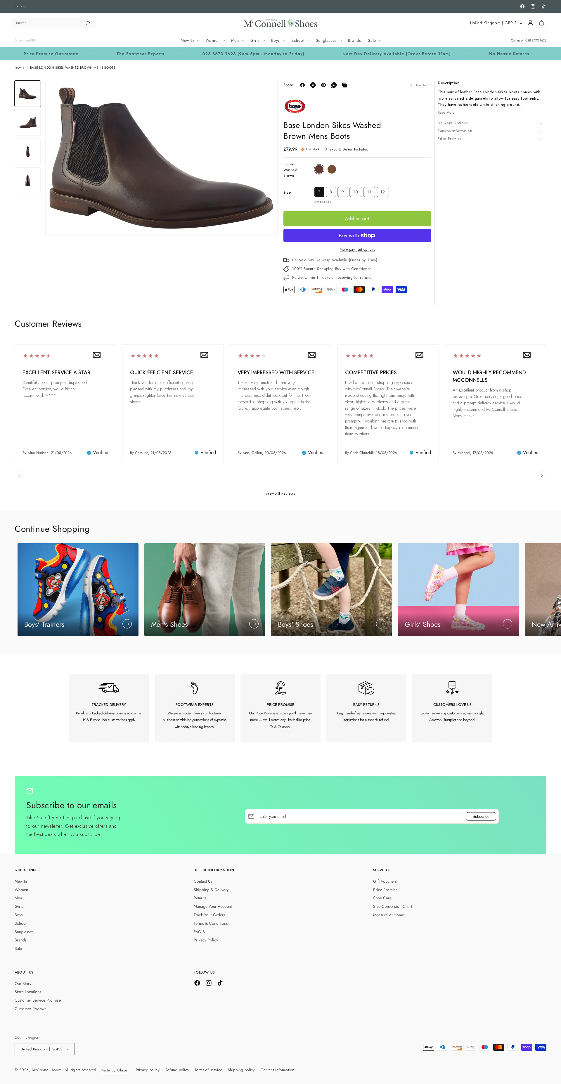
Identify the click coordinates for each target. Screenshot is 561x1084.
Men (18, 898)
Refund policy (177, 1070)
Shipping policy (241, 1070)
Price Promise (385, 890)
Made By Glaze (114, 1070)
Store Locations (28, 992)
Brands (21, 940)
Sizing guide (323, 202)
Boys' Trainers (44, 624)
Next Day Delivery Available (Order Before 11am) (353, 54)
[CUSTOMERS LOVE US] (452, 708)
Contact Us (203, 881)
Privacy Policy (206, 940)
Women (21, 890)
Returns (200, 898)
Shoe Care (382, 898)
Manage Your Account (213, 906)
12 (382, 192)
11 (369, 192)
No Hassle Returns (465, 54)
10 (355, 192)
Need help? (422, 85)
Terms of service (208, 1070)
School (21, 923)
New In (21, 881)
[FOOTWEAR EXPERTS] (195, 708)
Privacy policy (148, 1070)
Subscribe (480, 816)
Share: (289, 85)
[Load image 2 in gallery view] (28, 123)
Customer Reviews (30, 1009)
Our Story (23, 983)
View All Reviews (280, 493)
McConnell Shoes (47, 1070)
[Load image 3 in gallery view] (28, 151)
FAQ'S (199, 932)
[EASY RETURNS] (366, 708)
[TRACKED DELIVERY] (109, 708)
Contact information (277, 1070)
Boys (19, 915)
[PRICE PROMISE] (280, 708)
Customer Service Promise (38, 1000)
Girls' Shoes (423, 624)
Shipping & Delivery (211, 890)
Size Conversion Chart (392, 906)
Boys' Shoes (295, 624)
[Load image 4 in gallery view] (28, 180)
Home (19, 67)
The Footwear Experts (96, 54)
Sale (18, 948)
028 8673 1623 (535, 40)
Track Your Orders (209, 915)
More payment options (357, 249)
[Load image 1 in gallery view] (28, 94)
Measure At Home (388, 915)
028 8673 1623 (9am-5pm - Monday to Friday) (209, 54)
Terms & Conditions (211, 923)
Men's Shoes (169, 624)
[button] (20, 6)
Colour (289, 164)
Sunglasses (24, 932)
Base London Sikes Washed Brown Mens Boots (73, 67)
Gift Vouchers (385, 881)
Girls (19, 906)
